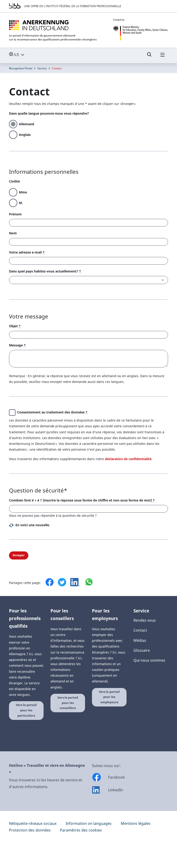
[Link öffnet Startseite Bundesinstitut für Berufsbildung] (15, 6)
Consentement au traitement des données (52, 412)
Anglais (25, 134)
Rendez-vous (144, 620)
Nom (13, 233)
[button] (29, 525)
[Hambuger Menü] (162, 56)
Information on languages (89, 823)
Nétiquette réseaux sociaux (32, 823)
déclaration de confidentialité (128, 459)
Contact (140, 630)
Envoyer (19, 555)
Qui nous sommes (149, 660)
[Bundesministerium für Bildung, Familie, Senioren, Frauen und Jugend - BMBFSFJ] (140, 29)
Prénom (15, 214)
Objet (15, 326)
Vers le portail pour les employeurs (109, 697)
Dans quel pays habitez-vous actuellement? (45, 271)
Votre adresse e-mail (27, 252)
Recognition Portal (20, 68)
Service (42, 68)
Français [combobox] (27, 54)
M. (21, 203)
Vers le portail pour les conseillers (67, 703)
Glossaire (141, 650)
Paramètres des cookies (81, 830)
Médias (139, 640)
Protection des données (30, 830)
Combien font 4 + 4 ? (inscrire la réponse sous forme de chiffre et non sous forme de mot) (82, 500)
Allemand (26, 124)
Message (17, 345)
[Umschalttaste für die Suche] (149, 56)
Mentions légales (135, 823)
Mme (23, 192)
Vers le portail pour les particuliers (26, 710)
